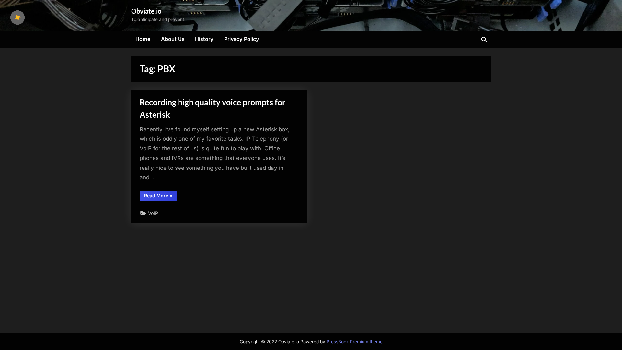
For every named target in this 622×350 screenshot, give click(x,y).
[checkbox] (17, 17)
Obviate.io (146, 11)
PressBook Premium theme (355, 341)
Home (143, 39)
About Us (173, 39)
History (204, 39)
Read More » (160, 196)
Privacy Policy (241, 39)
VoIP (153, 213)
